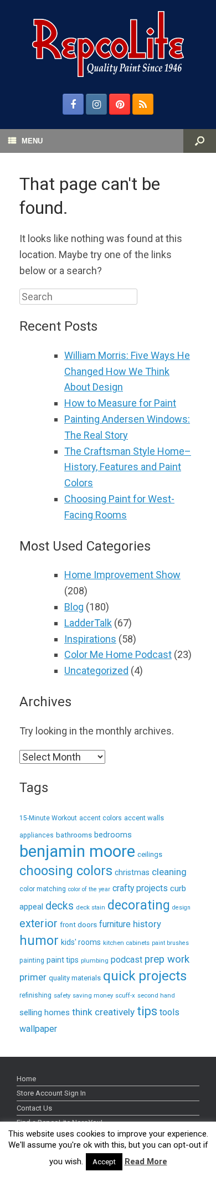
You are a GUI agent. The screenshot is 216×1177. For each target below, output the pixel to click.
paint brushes (170, 943)
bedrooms (113, 835)
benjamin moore (77, 851)
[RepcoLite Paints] (108, 44)
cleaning (169, 871)
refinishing (35, 995)
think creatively (103, 1011)
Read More (146, 1161)
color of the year (89, 889)
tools (169, 1012)
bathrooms (74, 835)
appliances (36, 835)
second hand (156, 995)
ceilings (149, 854)
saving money (93, 995)
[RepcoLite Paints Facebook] (73, 104)
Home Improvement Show (122, 574)
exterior (38, 923)
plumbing (95, 960)
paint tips (63, 959)
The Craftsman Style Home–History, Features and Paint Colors (127, 467)
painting (31, 960)
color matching (42, 889)
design (181, 907)
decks (59, 906)
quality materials (75, 978)
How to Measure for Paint (120, 403)
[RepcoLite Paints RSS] (142, 104)
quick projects (145, 976)
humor (39, 940)
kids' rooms (81, 942)
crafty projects (140, 888)
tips (147, 1011)
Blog (74, 607)
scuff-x (125, 995)
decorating (138, 905)
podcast (126, 959)
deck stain (90, 907)
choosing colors (65, 870)
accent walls (144, 818)
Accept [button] (104, 1162)
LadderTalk (88, 623)
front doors (78, 925)
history (147, 924)
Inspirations (90, 639)
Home (26, 1079)
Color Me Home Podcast (118, 654)
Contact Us (34, 1108)
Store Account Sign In (51, 1093)
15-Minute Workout (48, 818)
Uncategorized (96, 670)
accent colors (100, 818)
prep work (167, 959)
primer (33, 977)
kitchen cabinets (126, 943)
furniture (115, 924)
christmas (132, 872)
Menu (32, 141)
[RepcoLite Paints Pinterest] (119, 104)
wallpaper (38, 1029)
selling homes (44, 1012)
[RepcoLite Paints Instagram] (96, 104)
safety (62, 995)
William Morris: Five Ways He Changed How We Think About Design (127, 371)
